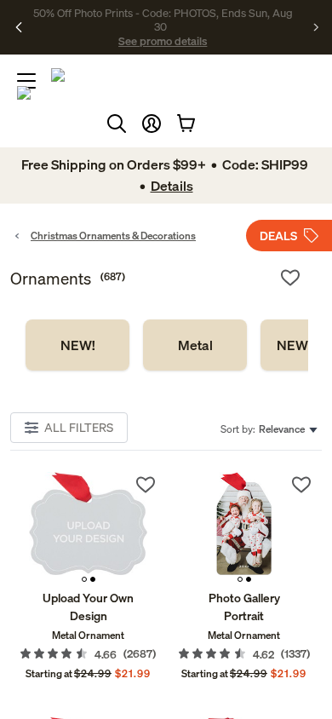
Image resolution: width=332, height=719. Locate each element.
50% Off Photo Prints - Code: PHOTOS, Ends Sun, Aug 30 (163, 19)
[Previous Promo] (19, 27)
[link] (77, 345)
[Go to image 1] (84, 579)
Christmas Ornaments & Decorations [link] (113, 235)
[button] (151, 123)
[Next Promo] (316, 27)
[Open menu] (26, 81)
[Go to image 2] (92, 579)
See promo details (162, 41)
